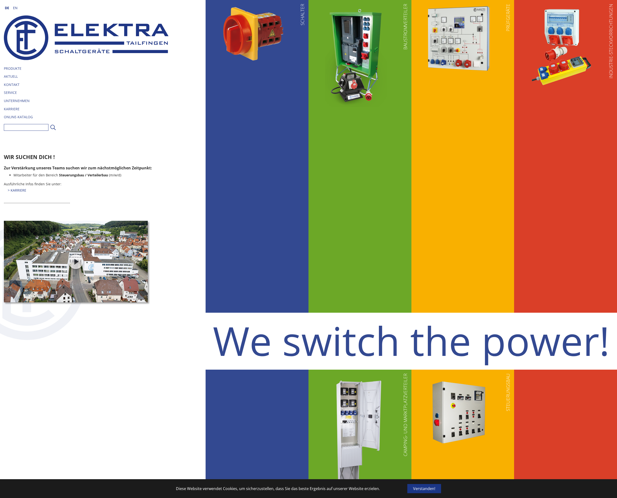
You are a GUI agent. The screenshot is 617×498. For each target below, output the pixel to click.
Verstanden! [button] (424, 488)
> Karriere (17, 190)
